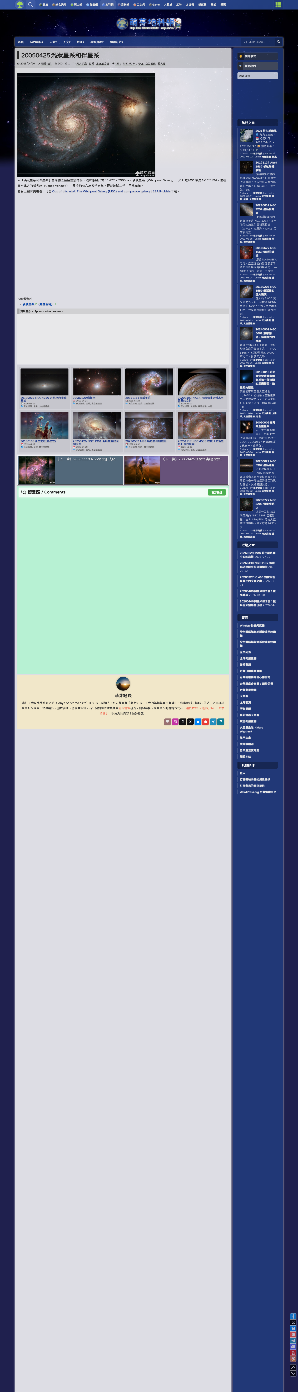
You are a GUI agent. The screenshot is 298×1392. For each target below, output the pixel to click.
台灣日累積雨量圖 (251, 671)
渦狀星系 (28, 304)
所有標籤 (245, 708)
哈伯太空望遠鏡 (147, 63)
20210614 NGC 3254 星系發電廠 (266, 209)
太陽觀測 (245, 702)
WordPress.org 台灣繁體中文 (258, 792)
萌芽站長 (46, 63)
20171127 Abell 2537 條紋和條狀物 (266, 166)
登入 (242, 773)
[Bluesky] (198, 721)
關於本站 (245, 756)
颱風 (274, 157)
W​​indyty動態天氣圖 (252, 625)
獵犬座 (162, 63)
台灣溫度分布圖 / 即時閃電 (256, 683)
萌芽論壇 (216, 492)
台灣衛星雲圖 (248, 689)
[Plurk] (205, 721)
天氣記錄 (266, 157)
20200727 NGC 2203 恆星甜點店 (266, 504)
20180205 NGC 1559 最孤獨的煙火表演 (266, 290)
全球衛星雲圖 (248, 658)
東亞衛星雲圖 (248, 721)
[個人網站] (167, 721)
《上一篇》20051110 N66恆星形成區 (86, 459)
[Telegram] (213, 721)
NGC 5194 (129, 63)
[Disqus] (123, 541)
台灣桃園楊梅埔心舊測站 (255, 677)
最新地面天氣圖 (249, 715)
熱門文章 (245, 737)
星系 (91, 63)
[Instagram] (175, 721)
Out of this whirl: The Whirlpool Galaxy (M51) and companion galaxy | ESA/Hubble (111, 191)
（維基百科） (45, 304)
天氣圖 (244, 696)
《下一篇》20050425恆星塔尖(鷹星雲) (191, 459)
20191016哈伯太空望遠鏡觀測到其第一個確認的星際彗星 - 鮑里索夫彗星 (257, 380)
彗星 (258, 416)
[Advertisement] (123, 221)
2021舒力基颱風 (266, 130)
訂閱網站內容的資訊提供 (255, 779)
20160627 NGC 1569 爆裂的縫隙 (266, 251)
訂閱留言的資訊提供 (252, 785)
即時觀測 (245, 664)
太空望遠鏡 (102, 63)
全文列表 (245, 652)
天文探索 (81, 63)
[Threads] (182, 721)
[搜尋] (278, 42)
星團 (246, 199)
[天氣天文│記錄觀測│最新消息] (149, 28)
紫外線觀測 (247, 744)
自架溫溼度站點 (249, 750)
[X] (190, 721)
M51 (118, 63)
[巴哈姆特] (220, 721)
